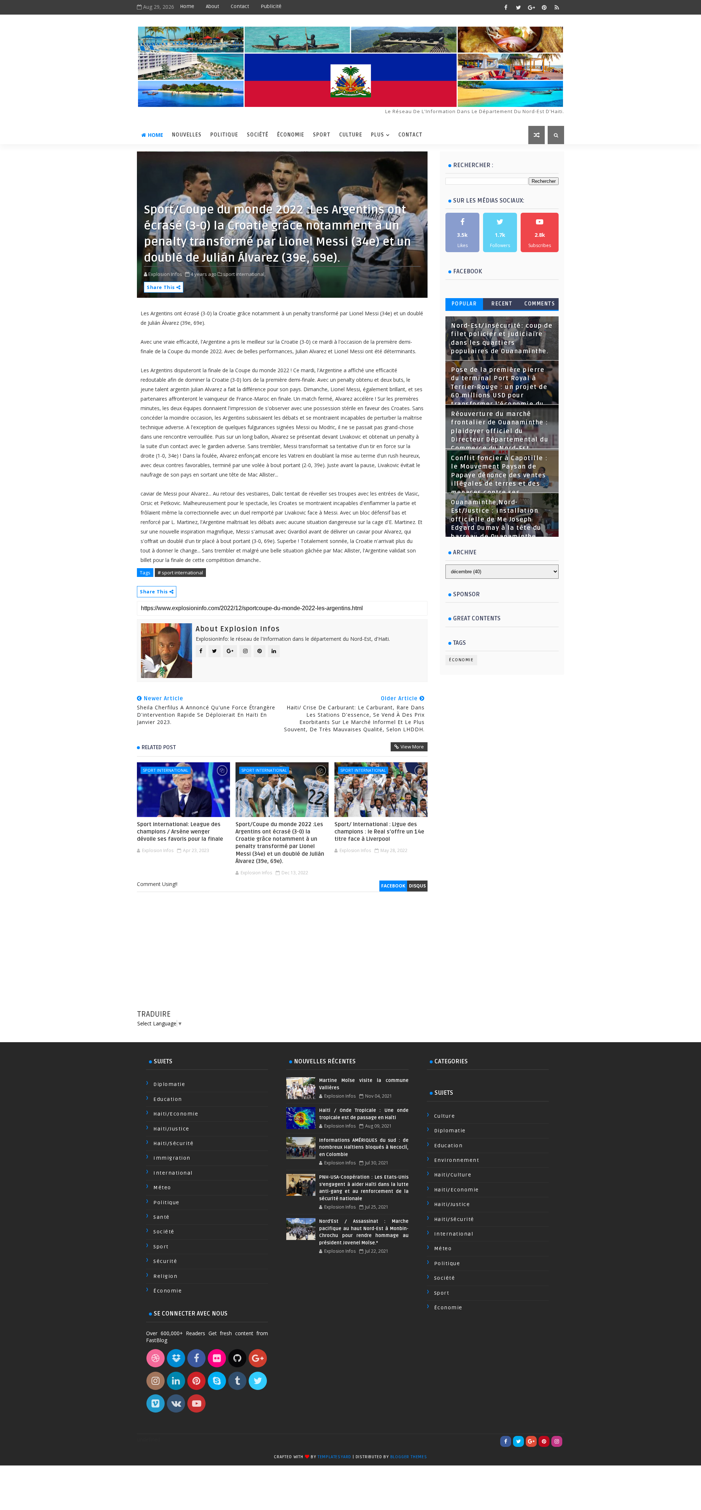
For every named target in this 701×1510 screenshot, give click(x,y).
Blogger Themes (408, 1457)
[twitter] (518, 7)
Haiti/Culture (453, 1175)
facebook (393, 886)
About (212, 6)
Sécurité (165, 1261)
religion (165, 1276)
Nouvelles (187, 135)
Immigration (172, 1158)
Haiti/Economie (175, 1114)
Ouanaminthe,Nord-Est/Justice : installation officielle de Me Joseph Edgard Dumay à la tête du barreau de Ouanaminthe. (496, 519)
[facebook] (505, 7)
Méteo (162, 1187)
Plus (377, 135)
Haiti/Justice (171, 1129)
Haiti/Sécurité (173, 1143)
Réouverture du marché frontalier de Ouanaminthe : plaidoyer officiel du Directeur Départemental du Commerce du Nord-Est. (499, 431)
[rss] (556, 7)
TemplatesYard (334, 1457)
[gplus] (531, 7)
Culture (350, 135)
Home (187, 6)
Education (167, 1099)
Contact (240, 6)
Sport (321, 135)
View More (412, 746)
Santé (161, 1217)
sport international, (244, 274)
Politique (224, 135)
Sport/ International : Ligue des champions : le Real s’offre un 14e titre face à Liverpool (379, 832)
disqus (417, 886)
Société (257, 135)
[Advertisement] (282, 958)
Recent (501, 304)
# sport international (180, 572)
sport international (165, 770)
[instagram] (556, 1441)
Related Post (159, 747)
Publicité (271, 6)
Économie (290, 135)
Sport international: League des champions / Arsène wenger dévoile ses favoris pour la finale (180, 832)
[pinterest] (544, 7)
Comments (539, 304)
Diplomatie (169, 1084)
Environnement (456, 1160)
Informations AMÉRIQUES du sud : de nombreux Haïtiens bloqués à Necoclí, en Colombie (363, 1147)
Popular (464, 304)
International (173, 1173)
